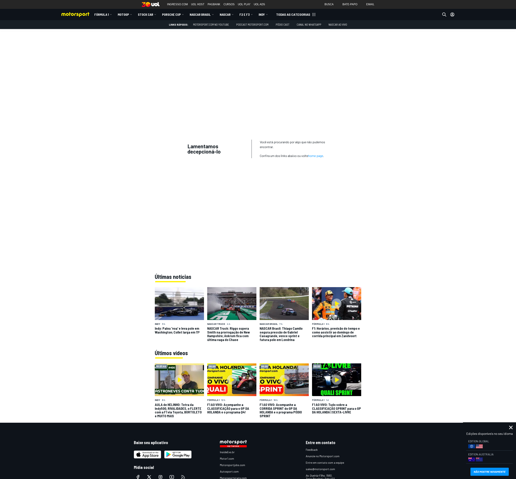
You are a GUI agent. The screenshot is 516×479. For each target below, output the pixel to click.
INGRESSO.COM (177, 4)
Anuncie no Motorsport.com (322, 456)
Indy (262, 14)
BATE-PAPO (349, 4)
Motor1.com (227, 458)
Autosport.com (229, 471)
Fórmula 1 (101, 14)
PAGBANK (214, 4)
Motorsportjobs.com (232, 465)
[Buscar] (444, 14)
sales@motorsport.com (320, 469)
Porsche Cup (171, 14)
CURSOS (229, 4)
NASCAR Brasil (200, 14)
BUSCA (329, 4)
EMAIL (370, 4)
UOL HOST (197, 4)
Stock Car (145, 14)
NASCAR (225, 14)
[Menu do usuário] (452, 14)
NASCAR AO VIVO (338, 24)
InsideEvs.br (227, 452)
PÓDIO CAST (282, 24)
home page (315, 156)
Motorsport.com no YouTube (211, 24)
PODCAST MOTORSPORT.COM (252, 24)
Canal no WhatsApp (309, 24)
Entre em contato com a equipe (325, 462)
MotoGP (123, 14)
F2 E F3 (244, 14)
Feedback (312, 449)
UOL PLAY (244, 4)
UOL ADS (259, 4)
